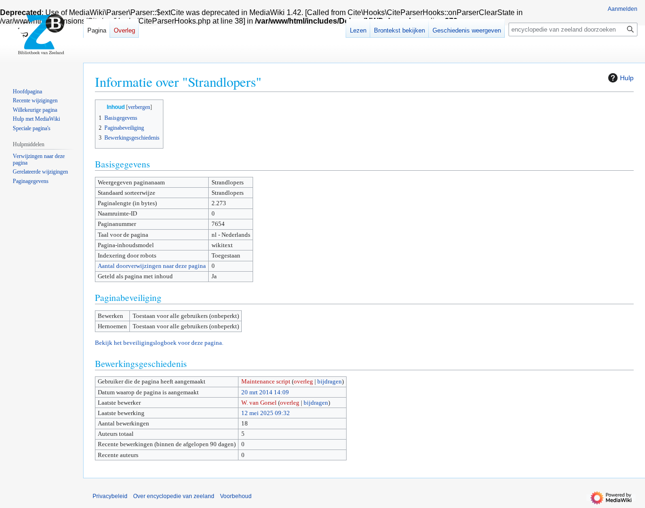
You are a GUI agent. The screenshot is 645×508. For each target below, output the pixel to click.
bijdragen (329, 381)
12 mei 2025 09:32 (265, 412)
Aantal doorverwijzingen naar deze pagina (152, 265)
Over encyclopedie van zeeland (173, 496)
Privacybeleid (110, 496)
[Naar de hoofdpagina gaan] (41, 37)
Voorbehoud (236, 496)
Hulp (627, 78)
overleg (303, 381)
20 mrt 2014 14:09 (265, 392)
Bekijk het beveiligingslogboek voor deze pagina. (159, 342)
